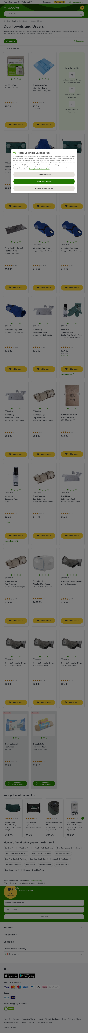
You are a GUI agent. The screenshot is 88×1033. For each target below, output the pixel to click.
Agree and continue (44, 181)
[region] (44, 171)
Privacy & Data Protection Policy (39, 169)
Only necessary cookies (44, 188)
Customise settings (44, 174)
